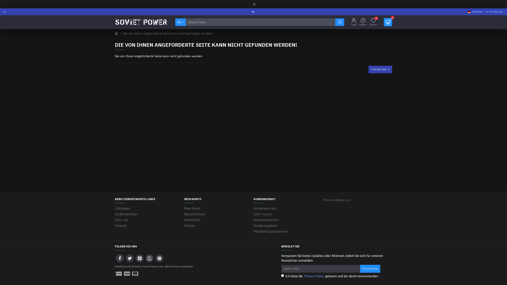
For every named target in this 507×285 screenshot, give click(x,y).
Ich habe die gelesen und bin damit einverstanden (331, 276)
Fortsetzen (378, 69)
